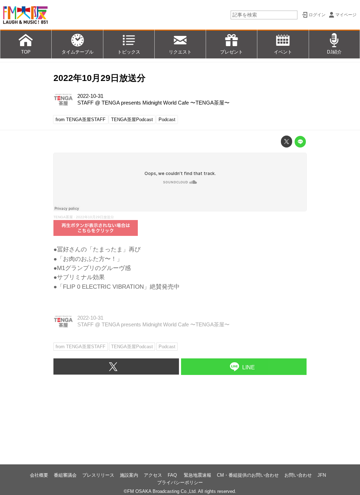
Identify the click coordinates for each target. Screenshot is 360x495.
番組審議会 (65, 475)
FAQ (173, 475)
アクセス (153, 475)
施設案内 (129, 475)
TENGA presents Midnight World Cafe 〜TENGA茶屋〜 (166, 103)
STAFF (85, 103)
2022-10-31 (90, 96)
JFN (321, 475)
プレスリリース (98, 475)
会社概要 (39, 475)
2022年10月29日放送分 (99, 78)
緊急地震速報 (197, 475)
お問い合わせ (298, 475)
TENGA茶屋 (63, 217)
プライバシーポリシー (180, 482)
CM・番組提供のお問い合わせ (248, 475)
